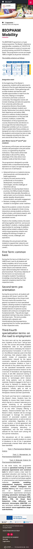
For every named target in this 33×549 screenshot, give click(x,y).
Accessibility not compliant (10, 537)
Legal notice (6, 541)
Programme (9, 22)
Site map (5, 539)
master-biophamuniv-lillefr (11, 531)
